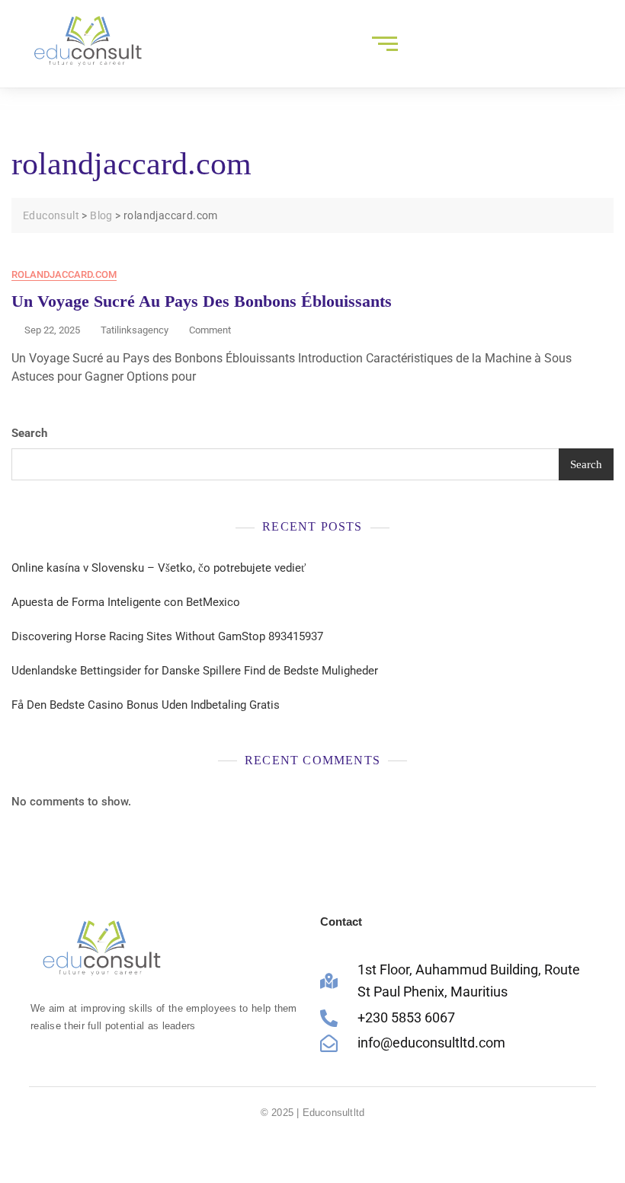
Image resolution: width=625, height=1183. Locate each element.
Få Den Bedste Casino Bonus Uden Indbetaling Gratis (145, 705)
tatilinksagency (134, 330)
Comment (210, 329)
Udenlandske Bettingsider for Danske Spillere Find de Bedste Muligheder (194, 671)
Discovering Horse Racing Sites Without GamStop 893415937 (167, 636)
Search (29, 433)
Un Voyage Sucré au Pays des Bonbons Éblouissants (201, 301)
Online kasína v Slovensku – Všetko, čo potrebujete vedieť (158, 568)
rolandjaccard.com (64, 274)
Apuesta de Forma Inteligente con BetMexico (125, 602)
